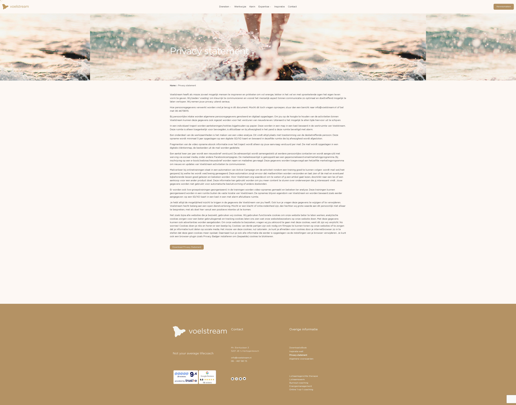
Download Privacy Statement (186, 247)
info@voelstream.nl (241, 358)
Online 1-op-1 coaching (301, 390)
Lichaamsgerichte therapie (303, 376)
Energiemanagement (300, 386)
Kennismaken (504, 7)
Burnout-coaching (298, 383)
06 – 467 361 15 (239, 361)
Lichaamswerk (297, 380)
